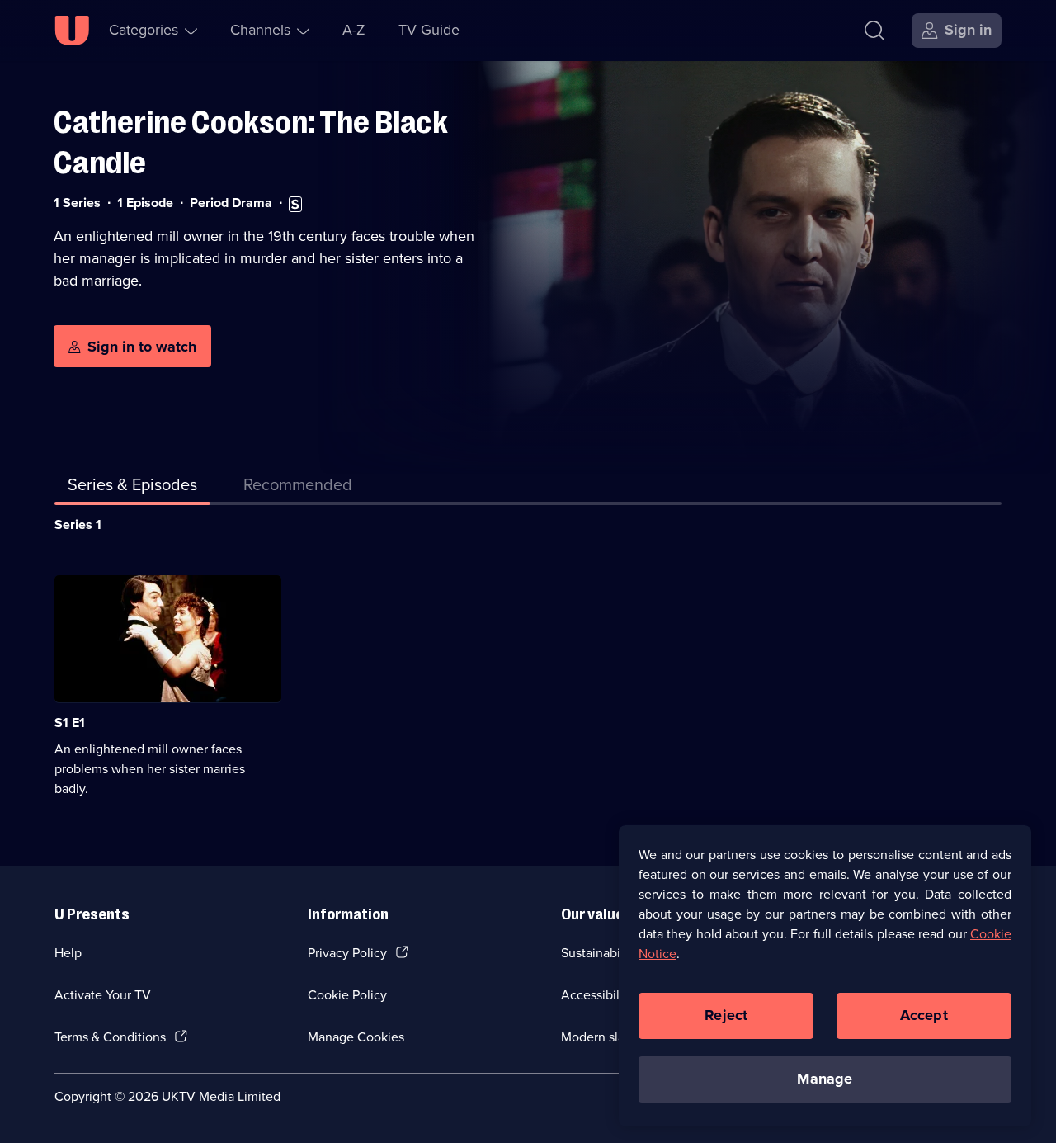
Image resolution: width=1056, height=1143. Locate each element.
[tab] (297, 488)
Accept (924, 1015)
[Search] (874, 30)
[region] (825, 975)
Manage (824, 1078)
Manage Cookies (356, 1036)
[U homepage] (71, 30)
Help (68, 952)
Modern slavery (605, 1036)
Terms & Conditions (110, 1036)
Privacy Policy (347, 952)
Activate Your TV (102, 994)
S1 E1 (69, 722)
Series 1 (77, 524)
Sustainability (599, 952)
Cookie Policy (347, 994)
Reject (726, 1015)
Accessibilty (595, 994)
